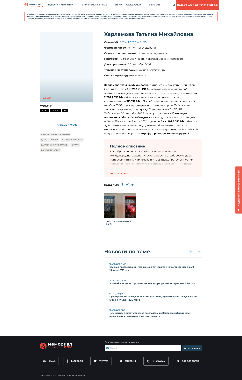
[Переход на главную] (34, 5)
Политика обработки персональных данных (62, 375)
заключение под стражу (54, 145)
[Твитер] (132, 184)
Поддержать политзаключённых (197, 5)
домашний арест (50, 150)
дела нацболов (49, 140)
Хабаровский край (72, 140)
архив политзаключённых (55, 134)
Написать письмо (66, 125)
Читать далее (118, 173)
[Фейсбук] (122, 185)
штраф (75, 145)
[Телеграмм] (127, 184)
